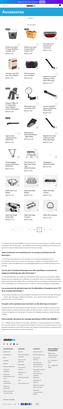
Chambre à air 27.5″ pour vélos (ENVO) (12, 74)
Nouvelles (5, 360)
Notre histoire (7, 351)
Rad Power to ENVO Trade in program (38, 386)
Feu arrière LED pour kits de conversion (48, 46)
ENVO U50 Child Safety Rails (11, 216)
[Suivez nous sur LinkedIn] (17, 344)
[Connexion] (56, 5)
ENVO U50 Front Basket (11, 191)
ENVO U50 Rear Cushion (48, 191)
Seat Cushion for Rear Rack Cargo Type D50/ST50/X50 (30, 165)
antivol (38, 259)
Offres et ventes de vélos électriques (8, 392)
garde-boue (19, 263)
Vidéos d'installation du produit (23, 355)
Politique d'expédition (9, 366)
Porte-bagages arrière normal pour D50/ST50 (12, 164)
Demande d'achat (37, 351)
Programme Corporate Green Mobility (37, 392)
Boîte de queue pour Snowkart (29, 74)
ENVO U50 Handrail (50, 215)
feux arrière (56, 283)
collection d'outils (41, 312)
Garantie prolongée (23, 377)
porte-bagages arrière (32, 263)
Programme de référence (37, 381)
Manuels (20, 351)
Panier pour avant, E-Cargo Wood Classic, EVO (30, 49)
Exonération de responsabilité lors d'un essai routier (38, 364)
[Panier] (59, 5)
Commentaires (7, 354)
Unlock (42, 2)
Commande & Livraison (21, 368)
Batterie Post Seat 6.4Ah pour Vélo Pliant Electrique (49, 78)
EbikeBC (12, 399)
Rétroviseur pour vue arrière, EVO (30, 107)
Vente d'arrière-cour (23, 383)
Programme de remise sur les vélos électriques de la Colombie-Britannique (39, 373)
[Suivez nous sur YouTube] (14, 344)
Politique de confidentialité (7, 382)
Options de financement (6, 387)
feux (14, 261)
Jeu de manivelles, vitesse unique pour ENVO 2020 (49, 108)
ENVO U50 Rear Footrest (29, 216)
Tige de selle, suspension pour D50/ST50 (11, 138)
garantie (5, 363)
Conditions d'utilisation (6, 370)
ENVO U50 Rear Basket (29, 191)
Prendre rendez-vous (38, 354)
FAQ (19, 380)
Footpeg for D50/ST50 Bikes (49, 163)
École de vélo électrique (21, 360)
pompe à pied (48, 261)
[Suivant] (50, 229)
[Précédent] (13, 229)
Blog (4, 357)
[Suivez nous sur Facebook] (4, 344)
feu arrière (30, 261)
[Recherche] (7, 5)
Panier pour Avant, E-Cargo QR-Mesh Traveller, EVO (11, 49)
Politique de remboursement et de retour (9, 376)
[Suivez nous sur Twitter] (7, 344)
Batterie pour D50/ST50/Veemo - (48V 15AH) (30, 134)
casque (38, 261)
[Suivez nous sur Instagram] (10, 344)
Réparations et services (22, 373)
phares (47, 283)
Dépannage (21, 364)
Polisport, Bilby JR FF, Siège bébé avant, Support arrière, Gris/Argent (12, 106)
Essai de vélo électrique (36, 358)
